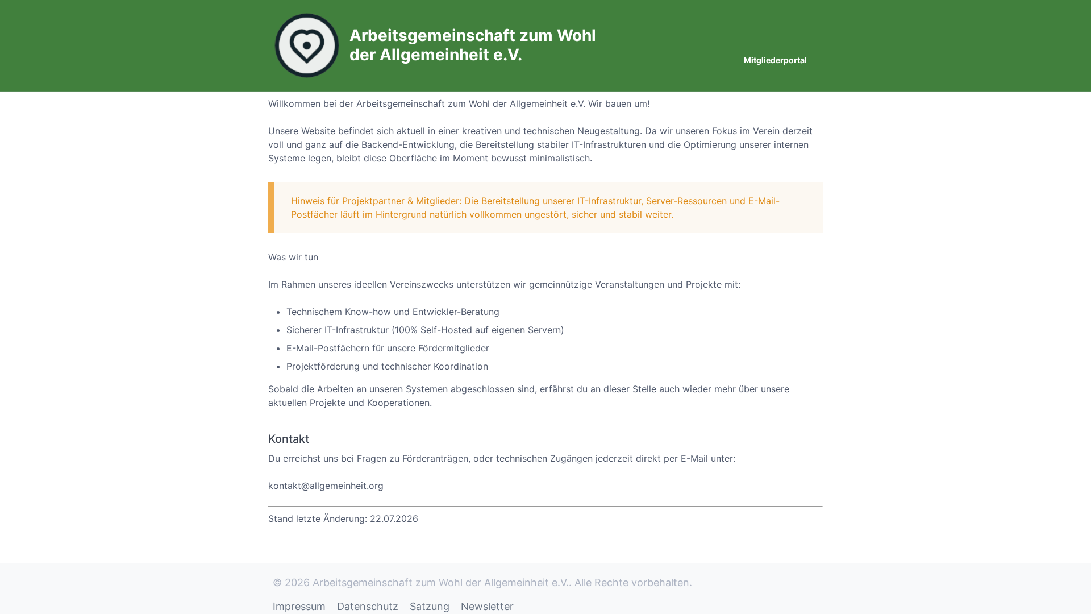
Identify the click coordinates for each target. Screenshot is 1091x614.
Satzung (429, 606)
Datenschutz (367, 606)
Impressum (299, 606)
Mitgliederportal (775, 60)
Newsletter (487, 606)
